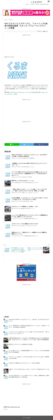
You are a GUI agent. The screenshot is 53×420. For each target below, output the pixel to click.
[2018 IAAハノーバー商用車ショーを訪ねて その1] (8, 209)
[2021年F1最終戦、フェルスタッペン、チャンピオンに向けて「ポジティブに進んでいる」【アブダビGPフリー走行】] (8, 200)
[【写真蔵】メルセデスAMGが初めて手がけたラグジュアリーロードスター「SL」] (8, 166)
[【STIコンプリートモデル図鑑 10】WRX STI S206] (8, 226)
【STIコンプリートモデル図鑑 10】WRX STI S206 (25, 223)
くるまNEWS (36, 2)
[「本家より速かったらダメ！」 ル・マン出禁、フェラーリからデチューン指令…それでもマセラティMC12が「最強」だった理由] (8, 192)
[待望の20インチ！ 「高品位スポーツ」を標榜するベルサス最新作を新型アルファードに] (8, 235)
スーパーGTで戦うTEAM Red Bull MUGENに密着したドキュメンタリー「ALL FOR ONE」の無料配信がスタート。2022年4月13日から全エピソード (29, 173)
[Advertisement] (26, 45)
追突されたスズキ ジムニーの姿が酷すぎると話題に (21, 344)
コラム (46, 31)
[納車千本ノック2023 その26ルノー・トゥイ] (8, 183)
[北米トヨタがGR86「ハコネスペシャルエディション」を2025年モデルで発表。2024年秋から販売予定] (8, 157)
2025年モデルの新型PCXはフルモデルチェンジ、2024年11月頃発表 (24, 363)
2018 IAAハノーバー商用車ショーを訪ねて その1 (25, 206)
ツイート (6, 409)
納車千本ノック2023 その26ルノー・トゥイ (23, 180)
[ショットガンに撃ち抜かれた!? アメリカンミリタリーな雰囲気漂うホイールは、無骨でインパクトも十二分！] (8, 218)
